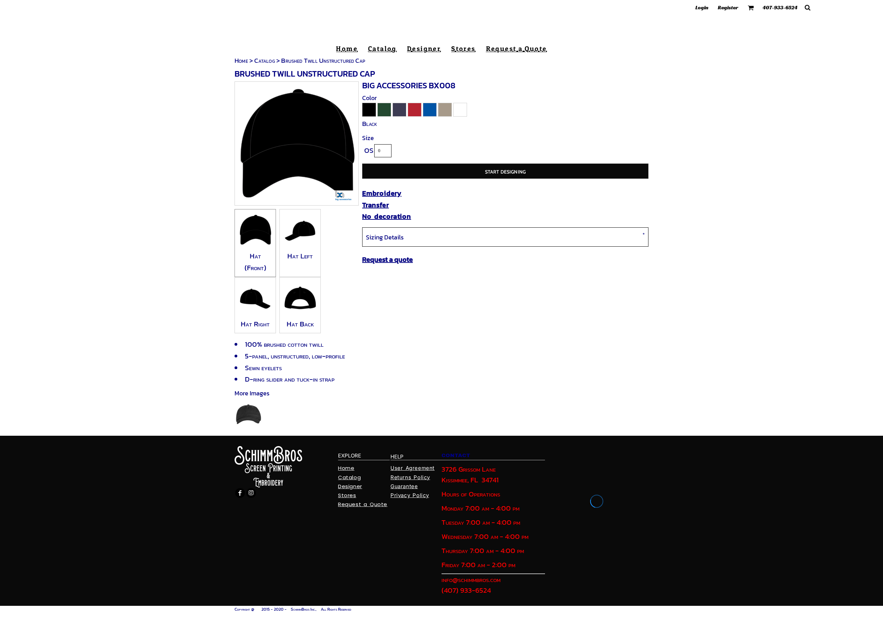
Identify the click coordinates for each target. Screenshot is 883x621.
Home (241, 61)
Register (728, 7)
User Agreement (412, 468)
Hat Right (255, 323)
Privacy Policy (409, 495)
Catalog (264, 61)
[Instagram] (251, 493)
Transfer (375, 205)
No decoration (386, 216)
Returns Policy (410, 477)
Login (701, 7)
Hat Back (300, 323)
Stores (347, 495)
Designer (350, 486)
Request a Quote (362, 504)
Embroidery (381, 193)
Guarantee (404, 486)
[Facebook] (240, 493)
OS (369, 150)
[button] (751, 7)
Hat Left (300, 255)
